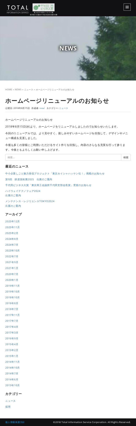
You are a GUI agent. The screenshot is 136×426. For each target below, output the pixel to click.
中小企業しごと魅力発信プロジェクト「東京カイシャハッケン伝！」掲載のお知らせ (55, 173)
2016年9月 (11, 338)
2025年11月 (12, 227)
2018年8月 (11, 303)
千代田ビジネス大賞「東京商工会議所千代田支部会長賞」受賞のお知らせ (48, 185)
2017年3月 (11, 332)
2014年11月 (12, 361)
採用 (8, 406)
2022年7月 (11, 256)
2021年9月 (11, 262)
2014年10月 (12, 367)
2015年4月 (11, 344)
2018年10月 (12, 297)
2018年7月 (11, 309)
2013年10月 (12, 385)
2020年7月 (11, 274)
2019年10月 (12, 291)
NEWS (18, 89)
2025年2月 (11, 233)
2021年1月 (11, 268)
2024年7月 (11, 244)
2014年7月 (11, 373)
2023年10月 (12, 250)
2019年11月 (12, 285)
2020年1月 (11, 280)
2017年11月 (12, 315)
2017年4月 (11, 326)
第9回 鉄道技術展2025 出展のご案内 (28, 179)
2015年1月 (11, 356)
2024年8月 (11, 238)
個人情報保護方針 (15, 422)
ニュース (28, 89)
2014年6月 (11, 379)
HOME (8, 89)
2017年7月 (11, 320)
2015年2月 (11, 350)
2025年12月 (12, 221)
